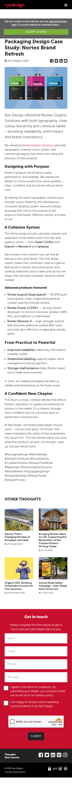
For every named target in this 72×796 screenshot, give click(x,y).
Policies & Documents (15, 772)
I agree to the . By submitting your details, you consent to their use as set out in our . (37, 691)
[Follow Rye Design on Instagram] (65, 756)
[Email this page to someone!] (65, 61)
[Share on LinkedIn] (61, 61)
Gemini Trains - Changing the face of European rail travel (17, 537)
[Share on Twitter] (56, 61)
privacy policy (44, 695)
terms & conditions (39, 687)
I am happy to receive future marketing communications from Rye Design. (34, 704)
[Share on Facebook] (52, 61)
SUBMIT (36, 736)
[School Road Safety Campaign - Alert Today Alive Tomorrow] (53, 568)
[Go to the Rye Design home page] (14, 4)
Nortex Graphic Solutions (37, 145)
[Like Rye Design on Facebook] (41, 756)
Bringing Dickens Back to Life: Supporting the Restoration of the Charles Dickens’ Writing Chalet (52, 540)
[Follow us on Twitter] (47, 756)
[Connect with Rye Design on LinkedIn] (53, 756)
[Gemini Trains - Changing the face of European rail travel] (19, 519)
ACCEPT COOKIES (36, 32)
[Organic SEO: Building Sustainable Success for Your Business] (19, 568)
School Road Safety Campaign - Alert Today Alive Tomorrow (53, 586)
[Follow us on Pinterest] (59, 756)
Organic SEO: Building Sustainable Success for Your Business (19, 586)
